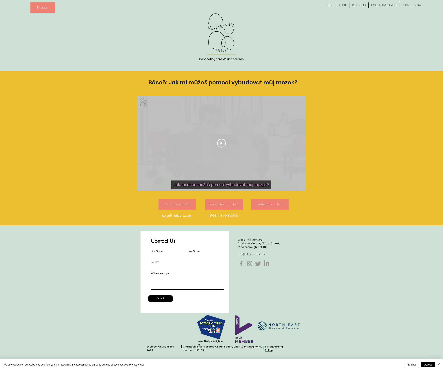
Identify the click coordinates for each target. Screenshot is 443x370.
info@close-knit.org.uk (251, 254)
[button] (343, 5)
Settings (412, 364)
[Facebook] (241, 263)
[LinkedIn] (266, 263)
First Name (156, 251)
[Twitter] (258, 263)
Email (154, 262)
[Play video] (221, 143)
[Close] (439, 364)
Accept (428, 364)
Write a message (160, 273)
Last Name (194, 251)
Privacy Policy (136, 364)
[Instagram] (249, 263)
